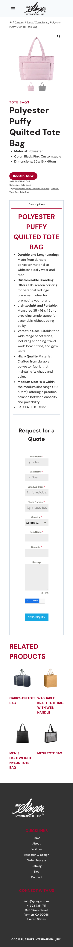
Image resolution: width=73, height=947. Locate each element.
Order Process (36, 860)
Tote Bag (24, 192)
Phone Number (36, 502)
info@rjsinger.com (36, 901)
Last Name (36, 471)
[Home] (10, 22)
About (36, 843)
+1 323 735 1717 (36, 906)
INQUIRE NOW (23, 176)
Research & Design (36, 855)
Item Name (36, 531)
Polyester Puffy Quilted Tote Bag (32, 188)
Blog (36, 871)
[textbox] (33, 522)
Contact (36, 877)
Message (36, 562)
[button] (58, 36)
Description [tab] (36, 204)
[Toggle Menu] (13, 9)
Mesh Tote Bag (49, 753)
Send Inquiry (36, 617)
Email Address (36, 486)
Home (36, 838)
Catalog (36, 866)
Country (36, 517)
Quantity (36, 547)
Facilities (36, 849)
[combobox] (36, 522)
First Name (36, 456)
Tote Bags (19, 102)
